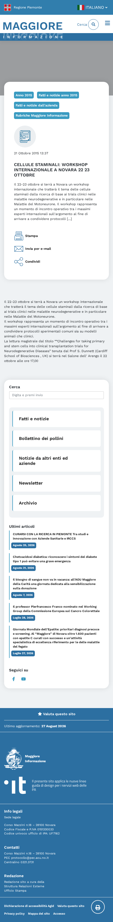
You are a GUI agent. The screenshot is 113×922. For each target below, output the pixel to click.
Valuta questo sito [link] (58, 714)
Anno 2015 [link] (24, 95)
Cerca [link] (82, 24)
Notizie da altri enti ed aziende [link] (43, 461)
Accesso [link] (59, 913)
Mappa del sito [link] (39, 913)
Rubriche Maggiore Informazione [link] (42, 115)
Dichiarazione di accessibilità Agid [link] (29, 906)
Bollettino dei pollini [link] (41, 438)
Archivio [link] (28, 503)
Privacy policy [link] (14, 913)
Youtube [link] (23, 679)
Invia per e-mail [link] (38, 249)
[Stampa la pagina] (98, 907)
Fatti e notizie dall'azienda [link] (37, 105)
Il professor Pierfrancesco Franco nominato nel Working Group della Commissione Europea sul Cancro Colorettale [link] (56, 609)
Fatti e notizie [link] (34, 418)
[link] (23, 7)
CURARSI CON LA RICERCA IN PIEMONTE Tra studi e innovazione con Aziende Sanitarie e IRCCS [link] (50, 536)
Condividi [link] (32, 261)
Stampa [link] (31, 236)
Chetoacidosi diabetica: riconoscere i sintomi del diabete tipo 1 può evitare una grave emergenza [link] (55, 559)
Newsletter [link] (31, 483)
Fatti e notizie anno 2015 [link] (58, 95)
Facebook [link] (13, 679)
